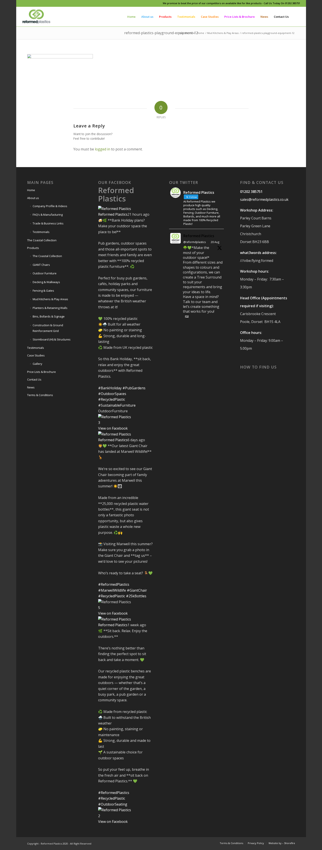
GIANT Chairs (41, 265)
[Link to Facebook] (23, 3)
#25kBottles (136, 596)
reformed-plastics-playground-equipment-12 (161, 32)
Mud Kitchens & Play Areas (50, 299)
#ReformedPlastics (113, 584)
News (31, 387)
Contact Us (34, 379)
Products (33, 248)
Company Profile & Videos (50, 206)
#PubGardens (133, 388)
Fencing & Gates (43, 291)
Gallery (37, 364)
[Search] (296, 16)
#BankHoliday (110, 388)
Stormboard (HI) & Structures (52, 339)
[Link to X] (36, 3)
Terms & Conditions (40, 395)
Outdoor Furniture (45, 273)
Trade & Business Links (48, 223)
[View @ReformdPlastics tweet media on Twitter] (187, 317)
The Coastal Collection (42, 240)
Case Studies (36, 355)
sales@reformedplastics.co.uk (264, 199)
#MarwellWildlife (112, 590)
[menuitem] (131, 16)
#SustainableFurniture (117, 405)
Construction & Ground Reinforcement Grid (48, 328)
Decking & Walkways (46, 282)
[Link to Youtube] (43, 3)
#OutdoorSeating (112, 804)
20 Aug (215, 242)
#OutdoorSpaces (112, 393)
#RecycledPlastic (111, 399)
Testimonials (41, 232)
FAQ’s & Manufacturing (48, 215)
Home (31, 190)
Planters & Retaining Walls (50, 308)
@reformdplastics (194, 242)
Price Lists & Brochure (41, 372)
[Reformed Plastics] (36, 16)
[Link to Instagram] (30, 3)
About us (33, 198)
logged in (102, 149)
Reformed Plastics (116, 194)
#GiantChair (137, 590)
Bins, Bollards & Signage (49, 316)
